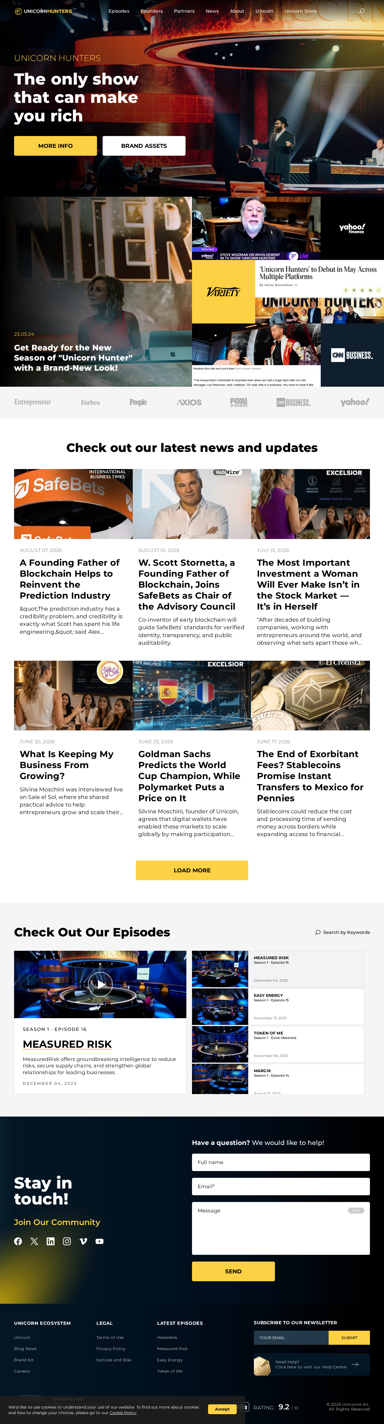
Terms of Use (110, 1337)
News (212, 11)
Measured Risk (271, 958)
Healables (167, 1337)
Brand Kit (24, 1359)
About (237, 11)
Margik (262, 1070)
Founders (152, 11)
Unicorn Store (301, 11)
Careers (22, 1371)
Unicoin (264, 11)
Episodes (119, 11)
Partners (184, 11)
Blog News (25, 1348)
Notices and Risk (114, 1359)
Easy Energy (268, 995)
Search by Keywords (346, 932)
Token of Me (268, 1033)
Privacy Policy (111, 1348)
